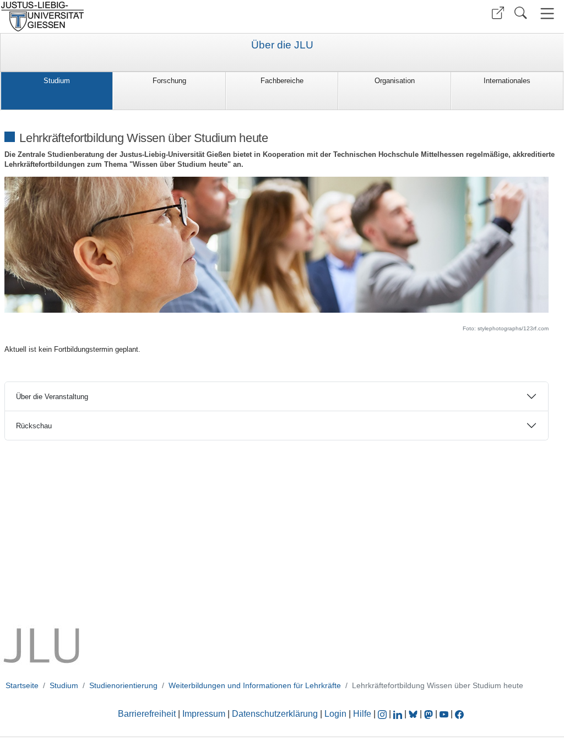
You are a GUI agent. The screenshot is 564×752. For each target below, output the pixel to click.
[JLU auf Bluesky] (414, 713)
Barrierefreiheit (147, 713)
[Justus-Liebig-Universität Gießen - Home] (139, 16)
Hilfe (362, 713)
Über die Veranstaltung (52, 397)
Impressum (203, 713)
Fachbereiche (282, 81)
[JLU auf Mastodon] (429, 713)
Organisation (395, 81)
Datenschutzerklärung (275, 713)
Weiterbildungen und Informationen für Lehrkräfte (255, 685)
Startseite (22, 685)
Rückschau (34, 426)
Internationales (507, 81)
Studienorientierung (123, 685)
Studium (57, 81)
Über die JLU (282, 45)
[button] (498, 13)
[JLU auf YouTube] (444, 713)
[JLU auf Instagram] (383, 713)
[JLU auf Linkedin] (398, 713)
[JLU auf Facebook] (459, 713)
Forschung (169, 81)
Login (336, 713)
